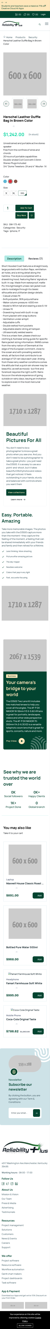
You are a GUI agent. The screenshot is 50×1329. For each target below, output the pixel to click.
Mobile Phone (13, 1015)
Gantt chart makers (12, 1273)
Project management (13, 1225)
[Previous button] (6, 2)
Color (6, 176)
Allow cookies (25, 1325)
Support (6, 1247)
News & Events (9, 1238)
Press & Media (9, 1203)
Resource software (11, 1264)
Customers (7, 1234)
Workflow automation (13, 1269)
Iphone (13, 230)
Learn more (17, 499)
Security (32, 37)
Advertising (8, 1207)
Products (20, 37)
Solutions (7, 1229)
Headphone (12, 979)
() (19, 14)
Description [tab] (14, 258)
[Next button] (2, 2)
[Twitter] (7, 1183)
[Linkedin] (16, 1183)
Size (5, 187)
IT (19, 230)
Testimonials (8, 1212)
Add (39, 895)
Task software (9, 1282)
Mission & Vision (10, 1194)
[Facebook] (3, 1183)
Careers (6, 1242)
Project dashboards (12, 1278)
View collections (16, 492)
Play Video (11, 741)
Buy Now (21, 215)
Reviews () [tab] (35, 258)
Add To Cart (26, 208)
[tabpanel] (25, 542)
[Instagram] (12, 1183)
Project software (10, 1260)
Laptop (10, 879)
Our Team (7, 1198)
